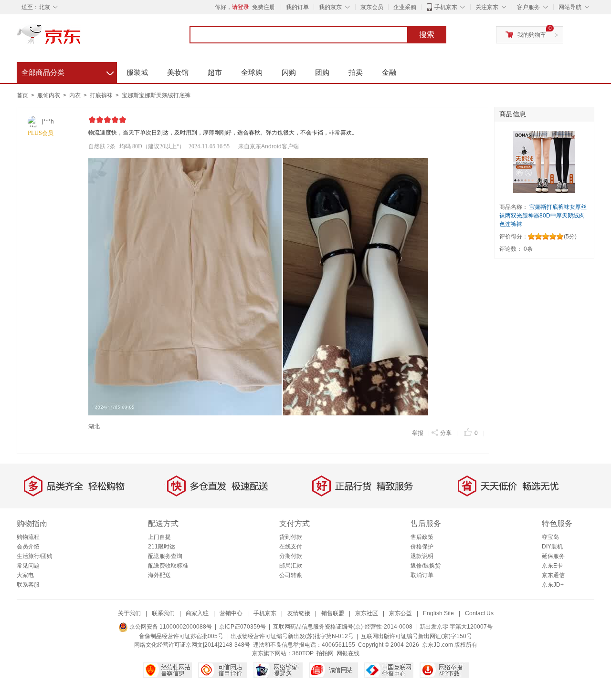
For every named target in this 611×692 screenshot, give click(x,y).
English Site (438, 613)
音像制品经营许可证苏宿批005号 (181, 636)
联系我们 (163, 613)
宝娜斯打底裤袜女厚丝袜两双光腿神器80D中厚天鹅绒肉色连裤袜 (543, 215)
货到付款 (290, 537)
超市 (215, 72)
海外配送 (159, 575)
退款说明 (422, 556)
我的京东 (330, 7)
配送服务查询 (165, 556)
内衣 (75, 95)
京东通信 (553, 575)
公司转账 (290, 575)
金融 (389, 72)
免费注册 (263, 7)
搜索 (426, 35)
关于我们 (129, 613)
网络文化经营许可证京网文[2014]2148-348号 (192, 644)
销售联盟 (332, 613)
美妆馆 (178, 72)
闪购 (289, 72)
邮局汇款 (290, 565)
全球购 (252, 72)
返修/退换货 (426, 565)
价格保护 (422, 546)
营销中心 (231, 613)
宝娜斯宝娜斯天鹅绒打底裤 (156, 95)
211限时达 (161, 546)
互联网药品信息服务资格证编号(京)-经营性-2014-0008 (342, 626)
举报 (417, 433)
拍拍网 (325, 653)
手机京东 (445, 7)
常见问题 (28, 565)
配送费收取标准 (168, 565)
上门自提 (159, 537)
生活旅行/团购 (35, 556)
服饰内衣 (49, 95)
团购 (322, 72)
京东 (81, 38)
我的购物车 (531, 34)
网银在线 (348, 653)
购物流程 (28, 537)
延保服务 (553, 556)
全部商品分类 (67, 71)
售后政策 (422, 537)
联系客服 (28, 584)
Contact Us (479, 613)
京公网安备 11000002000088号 (170, 626)
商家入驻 (197, 613)
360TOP (303, 653)
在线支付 (290, 546)
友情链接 (298, 613)
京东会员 (371, 7)
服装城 (137, 72)
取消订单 (422, 575)
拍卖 (355, 72)
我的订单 (297, 7)
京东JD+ (553, 584)
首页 (22, 95)
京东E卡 (552, 565)
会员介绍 (28, 546)
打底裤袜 (102, 95)
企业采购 (404, 7)
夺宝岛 (550, 537)
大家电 (25, 575)
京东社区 (366, 613)
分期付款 (290, 556)
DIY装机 (552, 546)
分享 (446, 433)
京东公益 (400, 613)
